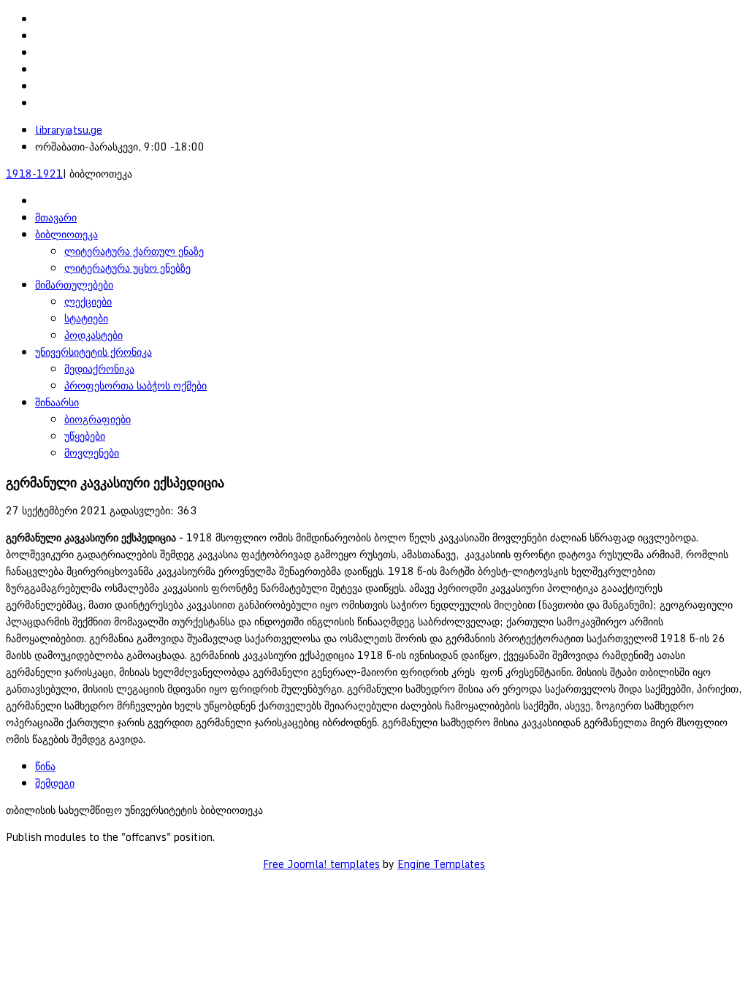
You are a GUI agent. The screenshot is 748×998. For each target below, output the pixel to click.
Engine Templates (441, 864)
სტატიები (86, 318)
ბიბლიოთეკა (66, 234)
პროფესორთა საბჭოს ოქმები (135, 385)
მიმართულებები (74, 284)
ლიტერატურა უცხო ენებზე (127, 267)
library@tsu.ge (68, 129)
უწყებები (84, 435)
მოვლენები (91, 452)
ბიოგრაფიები (97, 419)
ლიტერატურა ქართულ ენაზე (134, 251)
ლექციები (88, 301)
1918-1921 (34, 173)
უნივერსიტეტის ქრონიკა (93, 351)
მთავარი (56, 217)
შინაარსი (57, 402)
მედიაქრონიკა (99, 368)
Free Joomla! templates (321, 864)
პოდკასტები (93, 335)
